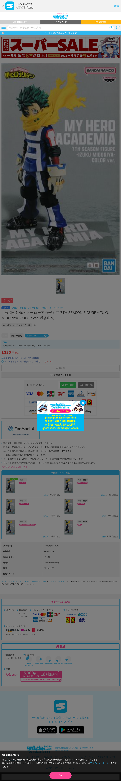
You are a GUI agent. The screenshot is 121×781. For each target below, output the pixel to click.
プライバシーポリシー (100, 763)
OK (60, 775)
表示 (116, 5)
